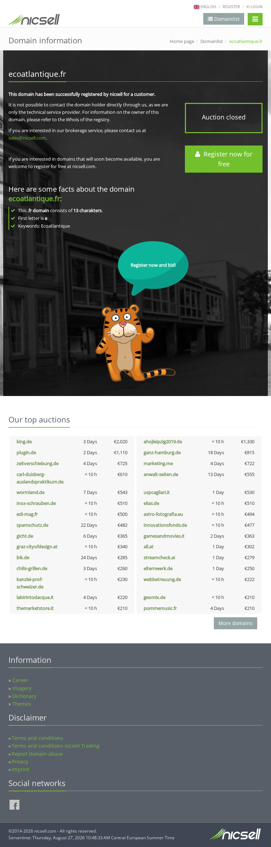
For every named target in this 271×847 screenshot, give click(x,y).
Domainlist (211, 41)
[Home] (34, 21)
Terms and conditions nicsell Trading (56, 745)
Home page (182, 41)
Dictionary (24, 696)
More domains (235, 623)
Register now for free (226, 159)
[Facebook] (14, 805)
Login (256, 6)
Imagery (21, 688)
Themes (21, 703)
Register (231, 6)
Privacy (20, 761)
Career (20, 680)
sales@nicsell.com (27, 138)
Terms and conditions (37, 738)
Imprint (20, 769)
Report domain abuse (37, 753)
